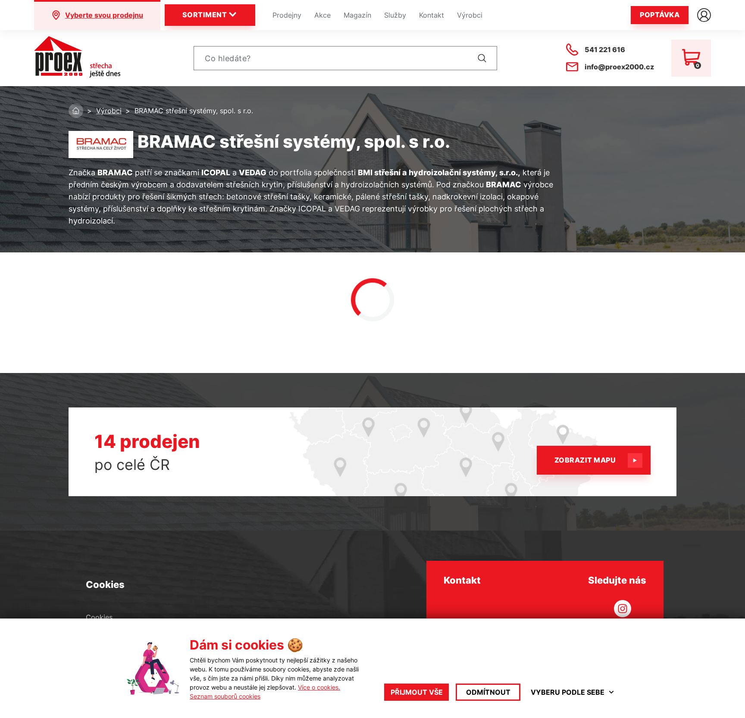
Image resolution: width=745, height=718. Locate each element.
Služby (395, 15)
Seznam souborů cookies (225, 696)
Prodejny (286, 15)
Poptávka (659, 14)
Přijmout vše (417, 692)
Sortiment (204, 14)
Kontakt (431, 15)
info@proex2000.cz (619, 66)
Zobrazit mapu (585, 460)
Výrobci (469, 15)
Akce (322, 15)
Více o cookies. (319, 687)
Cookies (99, 617)
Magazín (357, 15)
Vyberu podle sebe (567, 692)
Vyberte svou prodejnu (104, 15)
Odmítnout (488, 692)
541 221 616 (605, 49)
